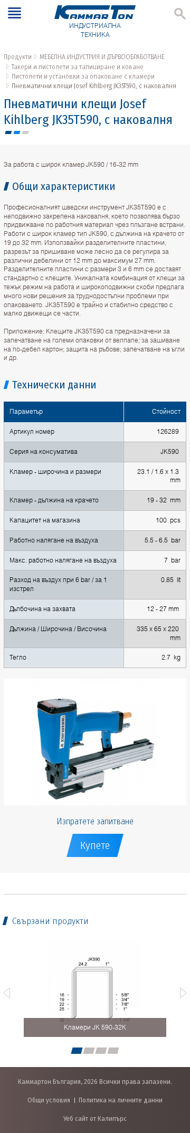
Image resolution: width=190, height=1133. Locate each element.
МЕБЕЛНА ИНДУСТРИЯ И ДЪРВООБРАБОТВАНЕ (102, 57)
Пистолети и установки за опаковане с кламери (83, 76)
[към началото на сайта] (171, 1069)
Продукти (18, 57)
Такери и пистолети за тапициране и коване (78, 67)
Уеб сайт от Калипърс (95, 1118)
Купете (95, 845)
